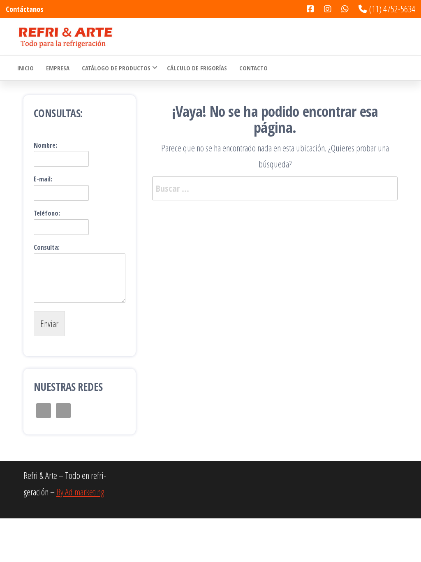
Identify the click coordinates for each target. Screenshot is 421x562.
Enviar (49, 323)
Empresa (57, 68)
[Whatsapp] (280, 68)
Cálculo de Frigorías (197, 68)
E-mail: (43, 179)
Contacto (253, 68)
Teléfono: (47, 213)
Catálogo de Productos (116, 68)
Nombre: (45, 145)
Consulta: (47, 247)
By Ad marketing (80, 491)
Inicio (25, 68)
